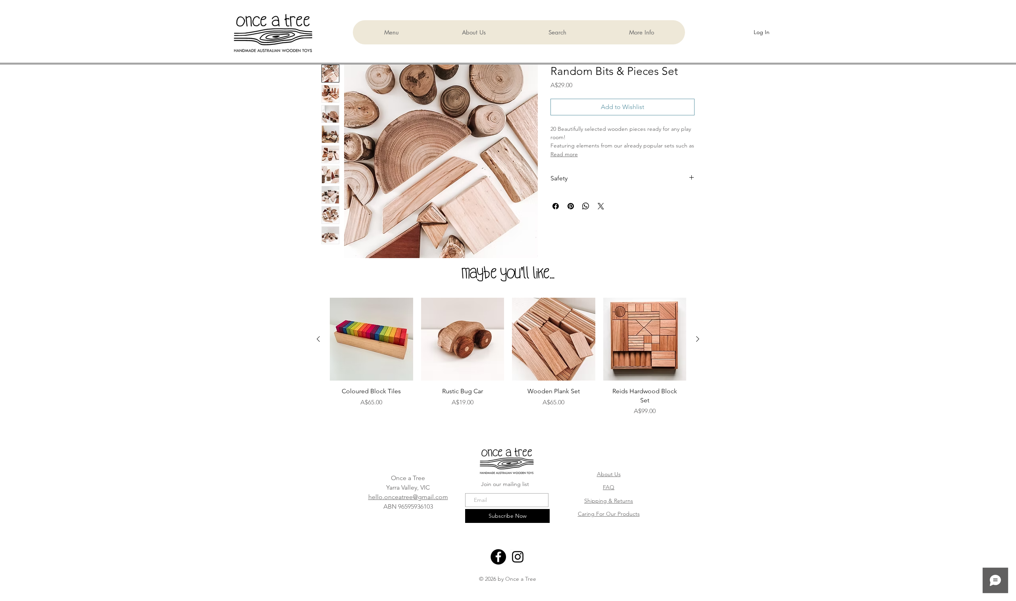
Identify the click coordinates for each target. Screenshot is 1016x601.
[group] (508, 364)
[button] (641, 32)
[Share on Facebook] (555, 206)
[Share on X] (601, 206)
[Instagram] (517, 557)
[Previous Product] (318, 339)
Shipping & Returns (608, 500)
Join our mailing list (505, 484)
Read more (564, 154)
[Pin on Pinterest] (570, 206)
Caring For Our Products (609, 513)
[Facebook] (498, 557)
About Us (609, 474)
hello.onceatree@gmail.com (408, 497)
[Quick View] (371, 339)
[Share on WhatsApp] (586, 206)
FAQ (608, 487)
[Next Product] (697, 339)
